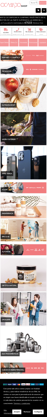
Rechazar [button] (27, 412)
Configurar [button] (38, 412)
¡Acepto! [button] (17, 412)
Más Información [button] (8, 411)
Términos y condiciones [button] (21, 403)
